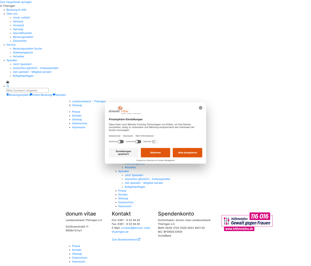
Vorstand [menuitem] (18, 25)
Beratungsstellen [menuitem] (23, 37)
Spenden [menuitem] (11, 60)
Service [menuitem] (11, 44)
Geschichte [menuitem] (20, 40)
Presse (76, 111)
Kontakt (76, 115)
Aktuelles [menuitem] (18, 56)
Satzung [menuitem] (18, 29)
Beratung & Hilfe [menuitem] (16, 9)
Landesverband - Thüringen (89, 101)
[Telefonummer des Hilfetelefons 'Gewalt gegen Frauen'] (247, 221)
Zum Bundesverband (126, 239)
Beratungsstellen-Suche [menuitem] (27, 48)
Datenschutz (79, 123)
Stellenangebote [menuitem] (23, 52)
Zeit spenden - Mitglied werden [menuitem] (32, 71)
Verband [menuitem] (18, 21)
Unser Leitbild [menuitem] (21, 17)
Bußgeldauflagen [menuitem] (23, 75)
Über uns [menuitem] (11, 13)
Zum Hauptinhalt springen (16, 2)
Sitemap (77, 105)
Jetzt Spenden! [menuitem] (22, 64)
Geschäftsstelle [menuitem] (22, 33)
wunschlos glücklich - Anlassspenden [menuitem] (35, 68)
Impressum (78, 127)
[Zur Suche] (7, 86)
